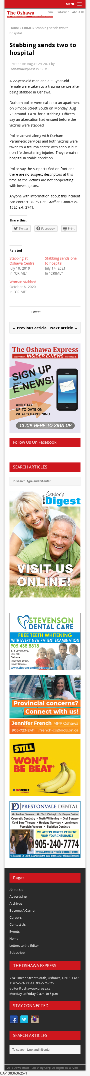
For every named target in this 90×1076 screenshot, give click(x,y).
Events (15, 931)
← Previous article (29, 327)
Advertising (18, 896)
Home (50, 12)
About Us (78, 12)
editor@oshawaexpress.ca (30, 988)
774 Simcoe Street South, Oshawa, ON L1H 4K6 (44, 978)
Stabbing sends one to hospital (61, 261)
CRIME (44, 69)
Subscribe (63, 12)
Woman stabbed (23, 281)
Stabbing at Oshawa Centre (22, 261)
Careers (16, 917)
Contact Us (18, 924)
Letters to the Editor (24, 945)
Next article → (64, 327)
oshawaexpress (23, 69)
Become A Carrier (23, 910)
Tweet (36, 311)
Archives (16, 903)
